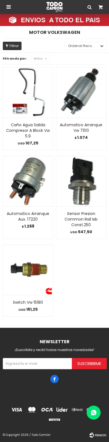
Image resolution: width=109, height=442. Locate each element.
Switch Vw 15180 (28, 302)
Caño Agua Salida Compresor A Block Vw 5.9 (28, 130)
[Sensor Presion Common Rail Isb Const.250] (81, 181)
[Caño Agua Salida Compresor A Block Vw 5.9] (28, 92)
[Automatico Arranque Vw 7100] (81, 92)
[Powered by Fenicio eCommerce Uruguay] (97, 435)
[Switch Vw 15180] (28, 270)
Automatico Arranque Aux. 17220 (28, 216)
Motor (38, 58)
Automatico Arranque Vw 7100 (81, 127)
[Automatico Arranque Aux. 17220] (28, 181)
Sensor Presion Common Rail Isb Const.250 (81, 219)
